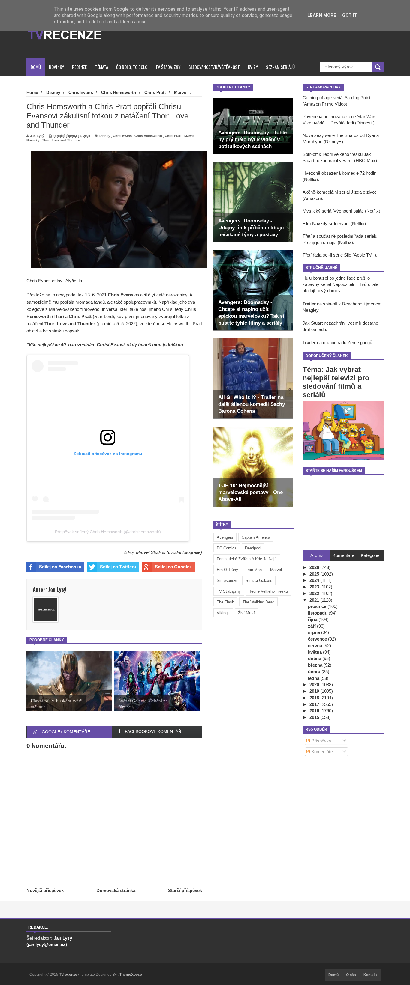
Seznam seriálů (280, 67)
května (315, 652)
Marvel (276, 569)
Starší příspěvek (185, 890)
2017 (314, 704)
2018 (314, 697)
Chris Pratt (173, 136)
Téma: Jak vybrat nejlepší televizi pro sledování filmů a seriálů (336, 382)
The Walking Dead (258, 602)
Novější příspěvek (45, 890)
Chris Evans (122, 136)
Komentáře (321, 751)
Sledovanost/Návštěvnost (214, 67)
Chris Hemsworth (148, 136)
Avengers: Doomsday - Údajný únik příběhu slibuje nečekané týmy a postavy (251, 227)
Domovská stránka (115, 890)
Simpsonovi (227, 580)
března (316, 665)
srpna (314, 632)
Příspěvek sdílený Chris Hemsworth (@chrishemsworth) (108, 531)
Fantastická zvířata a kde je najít (247, 559)
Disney (104, 136)
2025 (314, 573)
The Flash (225, 602)
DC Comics (227, 548)
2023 (314, 586)
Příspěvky (320, 740)
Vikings (223, 613)
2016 (314, 710)
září (312, 626)
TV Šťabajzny (229, 591)
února (314, 671)
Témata (101, 67)
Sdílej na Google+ (173, 566)
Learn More (321, 15)
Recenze (79, 67)
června (315, 645)
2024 (314, 580)
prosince (317, 606)
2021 (314, 600)
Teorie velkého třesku (268, 591)
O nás (351, 975)
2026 (314, 567)
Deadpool (253, 548)
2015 (314, 717)
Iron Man (254, 569)
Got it (349, 15)
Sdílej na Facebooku (60, 566)
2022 (314, 593)
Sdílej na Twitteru (118, 566)
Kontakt (370, 975)
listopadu (318, 612)
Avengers (225, 537)
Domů (36, 67)
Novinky (56, 67)
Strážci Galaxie (259, 580)
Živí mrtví (246, 613)
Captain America (256, 537)
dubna (315, 658)
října (313, 619)
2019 (314, 691)
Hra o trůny (227, 569)
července (318, 638)
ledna (314, 678)
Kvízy (253, 67)
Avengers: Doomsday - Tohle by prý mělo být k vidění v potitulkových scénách (252, 139)
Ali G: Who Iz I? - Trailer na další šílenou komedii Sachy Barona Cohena (251, 404)
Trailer (309, 303)
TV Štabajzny (167, 67)
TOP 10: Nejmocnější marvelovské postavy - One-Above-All (251, 492)
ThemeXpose (130, 974)
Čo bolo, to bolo (131, 67)
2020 (314, 684)
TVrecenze (68, 974)
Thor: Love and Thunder (61, 140)
